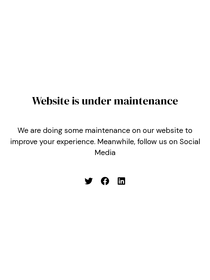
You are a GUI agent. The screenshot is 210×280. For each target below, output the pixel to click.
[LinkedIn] (121, 181)
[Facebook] (105, 181)
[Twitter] (89, 181)
